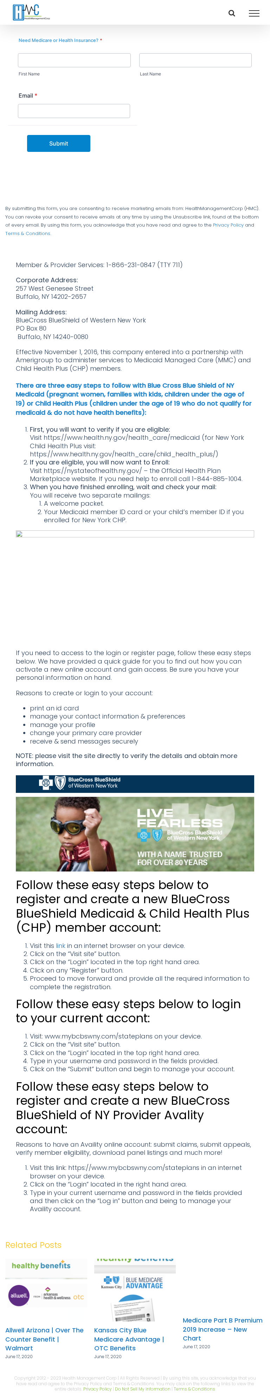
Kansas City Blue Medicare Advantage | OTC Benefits (199, 1339)
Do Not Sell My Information (143, 1389)
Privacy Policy (228, 225)
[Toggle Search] (232, 13)
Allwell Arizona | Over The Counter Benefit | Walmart (115, 1339)
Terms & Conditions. (28, 233)
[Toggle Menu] (254, 13)
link (60, 945)
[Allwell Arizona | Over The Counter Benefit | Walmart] (116, 1263)
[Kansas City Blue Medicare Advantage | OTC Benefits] (205, 1263)
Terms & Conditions (194, 1389)
